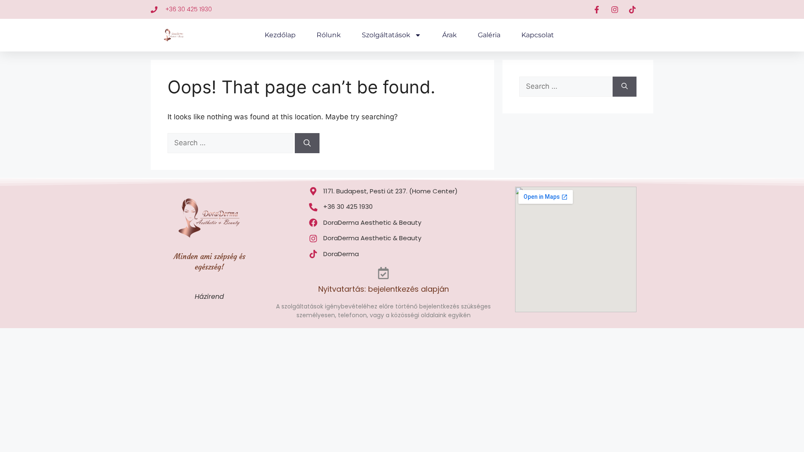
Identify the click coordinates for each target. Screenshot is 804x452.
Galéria (489, 35)
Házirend (209, 296)
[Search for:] (231, 143)
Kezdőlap (280, 35)
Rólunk (329, 35)
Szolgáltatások (386, 35)
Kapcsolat (537, 35)
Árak (449, 35)
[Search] (307, 143)
